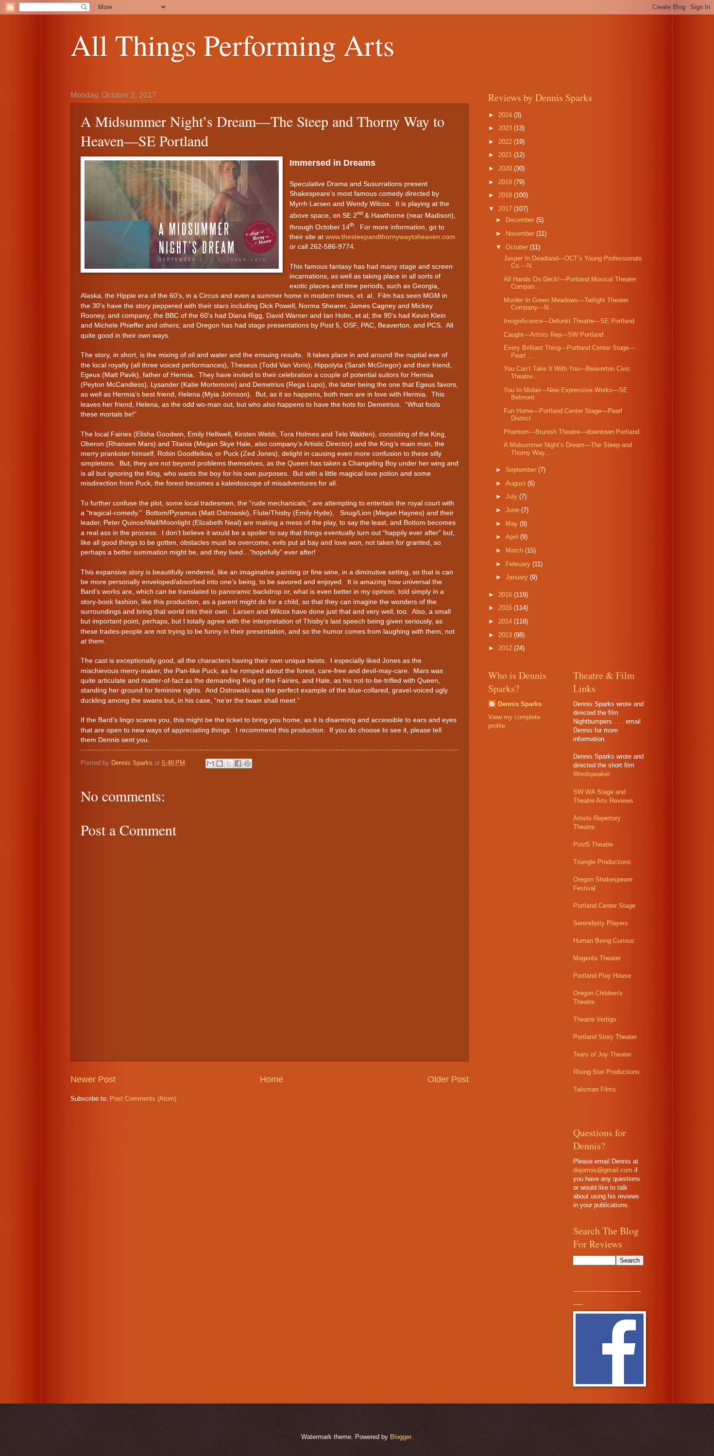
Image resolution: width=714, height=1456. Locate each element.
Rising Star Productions (606, 1071)
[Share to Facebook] (238, 763)
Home (271, 1079)
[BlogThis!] (219, 763)
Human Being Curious (603, 940)
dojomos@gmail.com (602, 1170)
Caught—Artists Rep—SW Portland (553, 334)
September (522, 469)
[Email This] (210, 763)
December (521, 220)
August (516, 483)
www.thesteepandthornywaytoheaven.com (390, 237)
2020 (506, 168)
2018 (506, 195)
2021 (506, 154)
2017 (506, 208)
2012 (506, 648)
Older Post (448, 1079)
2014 (506, 621)
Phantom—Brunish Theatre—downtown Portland (571, 431)
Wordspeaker (591, 774)
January (518, 577)
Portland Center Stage (604, 905)
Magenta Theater (597, 958)
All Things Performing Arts (232, 44)
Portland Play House (602, 975)
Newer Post (93, 1079)
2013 (506, 635)
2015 (506, 607)
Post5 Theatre (593, 844)
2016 (506, 594)
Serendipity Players (600, 923)
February (519, 564)
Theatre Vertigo (594, 1019)
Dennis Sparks (520, 704)
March (515, 550)
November (521, 233)
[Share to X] (229, 763)
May (513, 523)
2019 (506, 182)
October (518, 247)
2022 (506, 141)
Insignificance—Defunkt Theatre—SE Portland (569, 321)
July (512, 496)
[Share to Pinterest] (247, 763)
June (513, 510)
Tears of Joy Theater (602, 1054)
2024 (506, 115)
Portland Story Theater (605, 1036)
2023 (506, 128)
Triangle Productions (602, 862)
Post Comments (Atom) (143, 1098)
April (513, 536)
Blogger (400, 1436)
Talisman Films (594, 1089)
